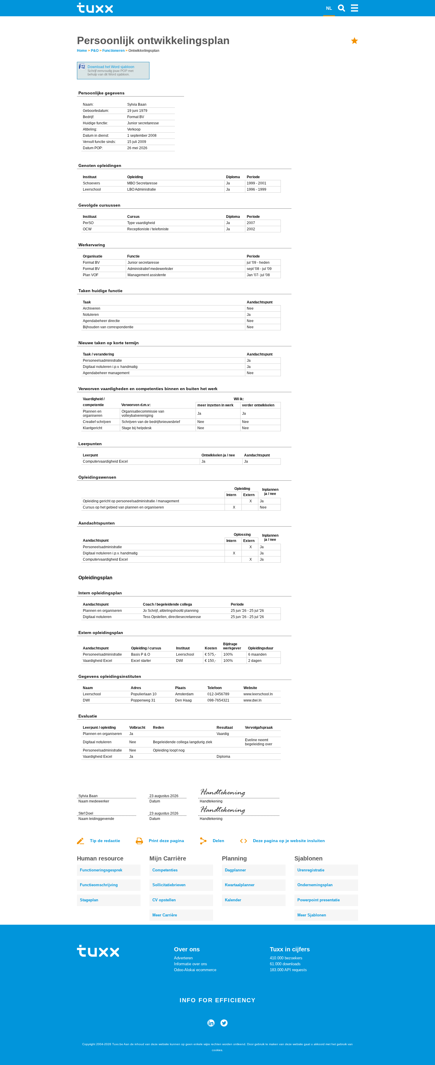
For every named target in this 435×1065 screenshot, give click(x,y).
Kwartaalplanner (239, 885)
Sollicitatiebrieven (169, 885)
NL (329, 8)
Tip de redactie (105, 840)
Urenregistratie (310, 870)
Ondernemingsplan (315, 885)
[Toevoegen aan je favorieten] (354, 40)
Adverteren (183, 958)
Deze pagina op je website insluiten (289, 840)
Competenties (165, 870)
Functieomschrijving (99, 885)
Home (82, 51)
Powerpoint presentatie (318, 900)
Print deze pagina (166, 840)
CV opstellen (164, 900)
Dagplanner (235, 870)
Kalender (233, 900)
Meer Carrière (164, 915)
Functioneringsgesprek (101, 870)
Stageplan (89, 900)
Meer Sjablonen (311, 915)
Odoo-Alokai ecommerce (195, 970)
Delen (218, 840)
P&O (95, 51)
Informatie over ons (190, 964)
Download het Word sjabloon (111, 67)
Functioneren (113, 51)
